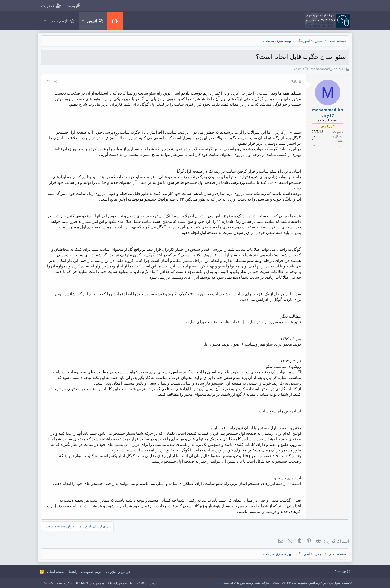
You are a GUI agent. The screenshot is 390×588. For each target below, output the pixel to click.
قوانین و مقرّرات (118, 571)
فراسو (219, 583)
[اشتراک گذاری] (56, 82)
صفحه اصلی (115, 21)
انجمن (92, 20)
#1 (49, 81)
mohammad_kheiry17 (327, 68)
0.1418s (82, 583)
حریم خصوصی (91, 571)
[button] (82, 21)
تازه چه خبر (59, 20)
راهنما (73, 571)
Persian (341, 571)
